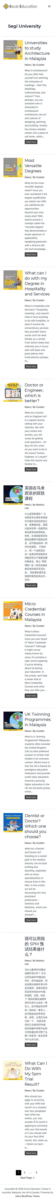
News (28, 64)
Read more (31, 142)
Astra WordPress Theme (27, 1196)
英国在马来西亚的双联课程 (35, 493)
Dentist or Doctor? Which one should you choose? (35, 826)
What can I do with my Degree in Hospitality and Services (37, 283)
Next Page (28, 1177)
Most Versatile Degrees (33, 165)
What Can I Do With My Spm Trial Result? (36, 1074)
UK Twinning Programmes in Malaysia (38, 719)
